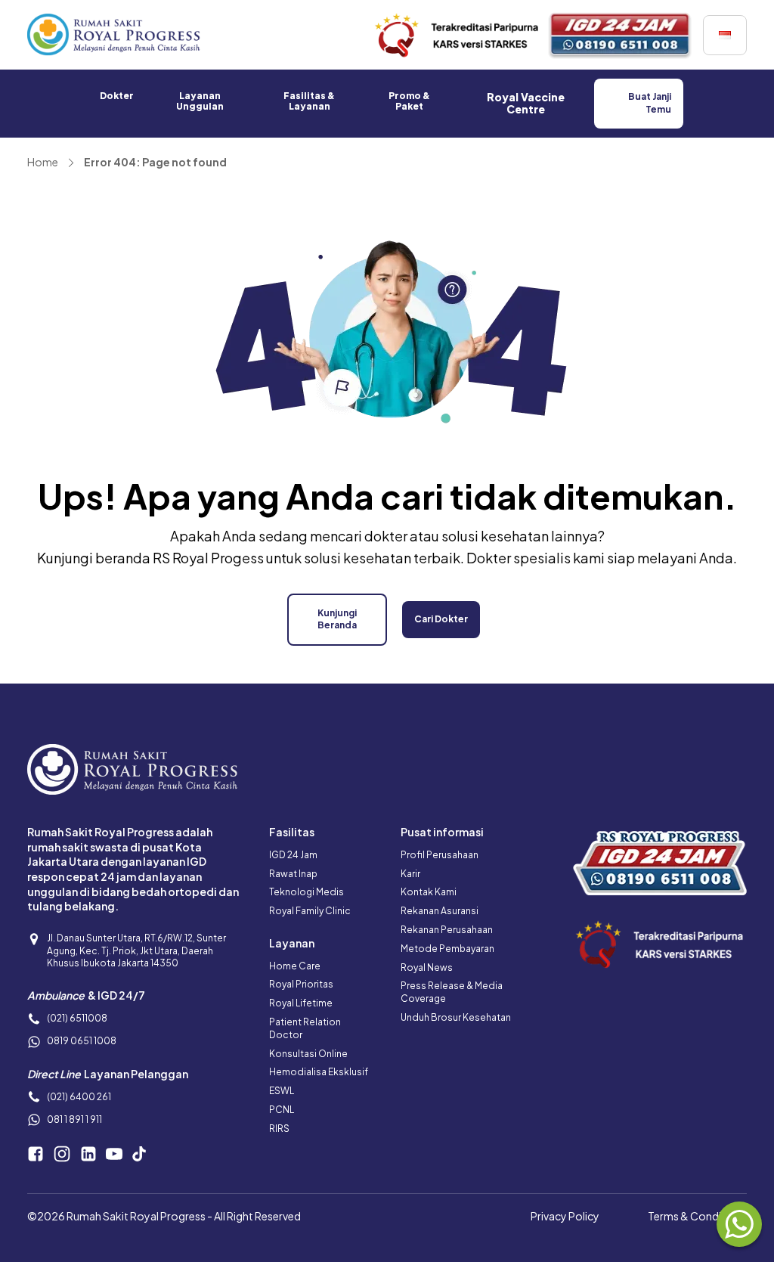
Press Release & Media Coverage (452, 992)
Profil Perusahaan (439, 854)
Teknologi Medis (306, 892)
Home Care (294, 966)
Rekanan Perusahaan (447, 929)
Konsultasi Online (308, 1053)
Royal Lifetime (301, 1003)
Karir (410, 873)
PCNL (281, 1109)
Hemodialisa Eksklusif (318, 1072)
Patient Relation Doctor (305, 1028)
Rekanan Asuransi (439, 910)
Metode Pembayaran (447, 948)
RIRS (279, 1128)
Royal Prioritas (301, 984)
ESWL (281, 1090)
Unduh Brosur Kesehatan (456, 1017)
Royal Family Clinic (310, 910)
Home (42, 162)
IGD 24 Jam (293, 854)
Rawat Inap (293, 873)
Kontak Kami (429, 892)
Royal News (427, 967)
